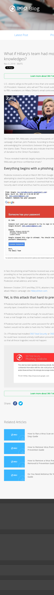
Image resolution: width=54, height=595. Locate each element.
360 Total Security (38, 333)
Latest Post (21, 35)
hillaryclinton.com (39, 290)
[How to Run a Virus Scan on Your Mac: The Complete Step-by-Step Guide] (14, 435)
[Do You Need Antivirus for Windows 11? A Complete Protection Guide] (14, 475)
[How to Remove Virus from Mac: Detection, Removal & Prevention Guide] (14, 448)
